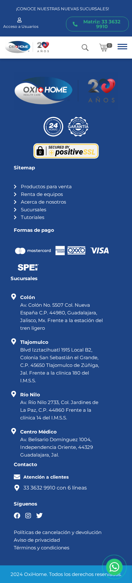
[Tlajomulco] (14, 341)
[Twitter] (39, 516)
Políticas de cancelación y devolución (58, 532)
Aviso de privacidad (37, 540)
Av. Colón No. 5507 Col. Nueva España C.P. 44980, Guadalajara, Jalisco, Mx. (58, 312)
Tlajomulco (34, 342)
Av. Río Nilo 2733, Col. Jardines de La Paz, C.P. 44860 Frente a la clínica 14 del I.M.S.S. (59, 410)
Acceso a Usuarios (20, 26)
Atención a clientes (46, 477)
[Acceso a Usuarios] (19, 20)
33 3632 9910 (39, 488)
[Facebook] (17, 516)
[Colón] (14, 297)
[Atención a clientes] (17, 477)
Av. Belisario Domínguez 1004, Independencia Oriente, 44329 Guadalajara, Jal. (56, 447)
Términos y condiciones (41, 548)
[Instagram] (28, 516)
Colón (27, 297)
